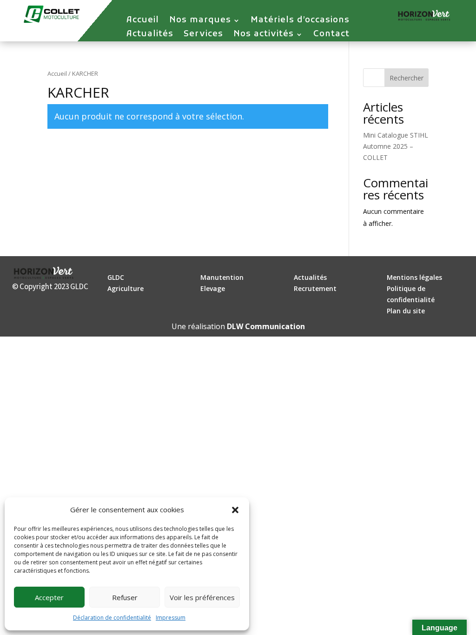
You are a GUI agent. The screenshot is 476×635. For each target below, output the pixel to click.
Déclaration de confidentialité (112, 618)
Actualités (149, 35)
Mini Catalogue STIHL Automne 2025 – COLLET (395, 146)
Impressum (170, 618)
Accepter (49, 597)
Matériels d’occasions (300, 21)
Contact (331, 35)
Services (203, 35)
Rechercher (406, 77)
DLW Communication (266, 326)
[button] (235, 510)
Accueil (142, 21)
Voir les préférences (202, 597)
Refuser (125, 597)
